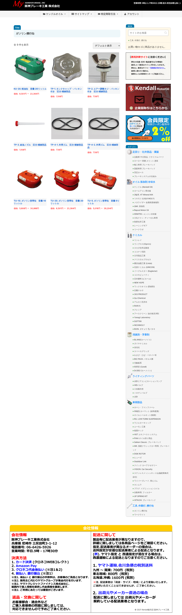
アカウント (133, 14)
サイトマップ (82, 14)
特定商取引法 (108, 14)
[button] (165, 32)
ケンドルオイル (54, 14)
